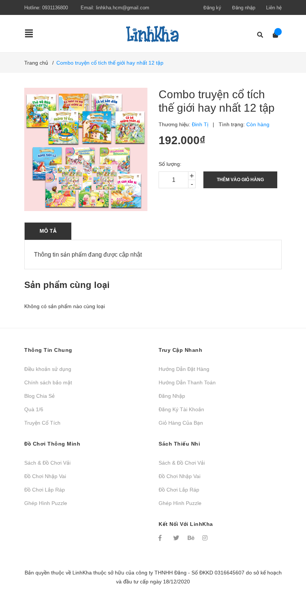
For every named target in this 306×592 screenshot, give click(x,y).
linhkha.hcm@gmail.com (122, 7)
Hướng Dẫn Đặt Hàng (184, 369)
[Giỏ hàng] (273, 35)
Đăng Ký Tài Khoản (181, 409)
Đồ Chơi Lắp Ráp (44, 490)
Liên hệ (274, 7)
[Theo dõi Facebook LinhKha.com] (162, 538)
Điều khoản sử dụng (47, 369)
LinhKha (82, 573)
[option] (70, 177)
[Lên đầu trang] (285, 555)
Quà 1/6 (33, 409)
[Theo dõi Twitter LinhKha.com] (177, 538)
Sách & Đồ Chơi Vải (47, 463)
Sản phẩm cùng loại (67, 285)
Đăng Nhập (172, 396)
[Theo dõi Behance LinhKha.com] (191, 538)
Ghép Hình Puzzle (45, 503)
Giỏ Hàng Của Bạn (181, 423)
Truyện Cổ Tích (42, 423)
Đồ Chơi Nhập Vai (45, 476)
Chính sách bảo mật (48, 382)
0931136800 (55, 7)
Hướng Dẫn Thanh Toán (187, 382)
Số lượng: (170, 164)
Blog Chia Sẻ (39, 396)
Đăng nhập (243, 7)
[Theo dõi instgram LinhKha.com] (206, 538)
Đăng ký (212, 7)
